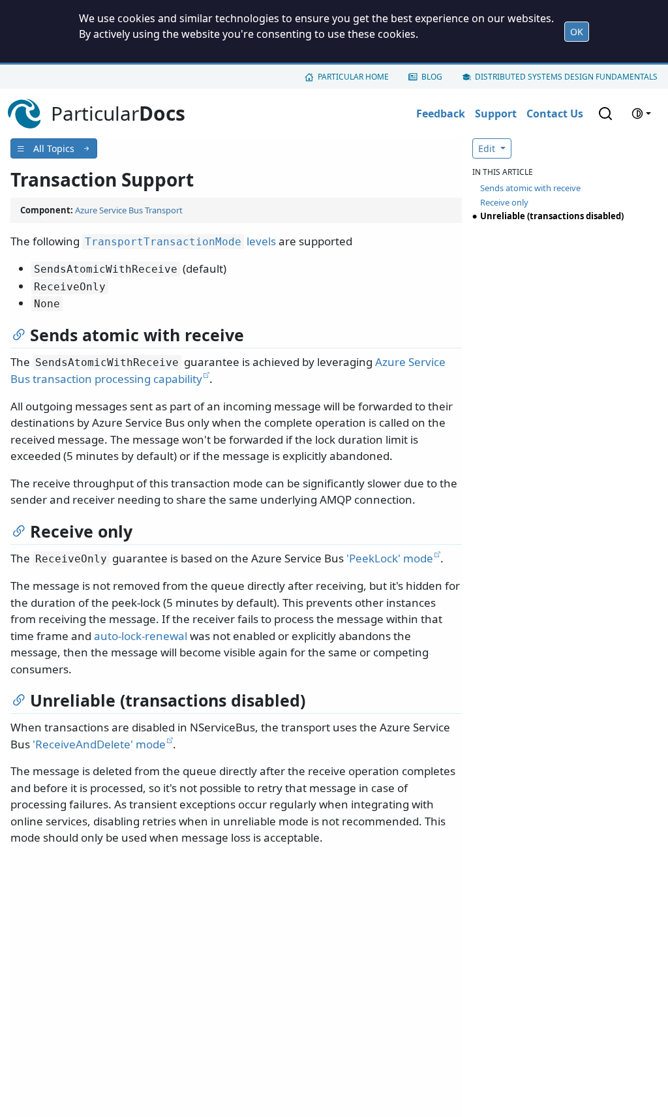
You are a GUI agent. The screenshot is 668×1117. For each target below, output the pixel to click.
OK (576, 31)
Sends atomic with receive (530, 188)
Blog (431, 76)
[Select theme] (641, 113)
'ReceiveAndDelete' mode (99, 744)
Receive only (504, 202)
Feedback (440, 113)
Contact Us (554, 113)
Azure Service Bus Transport (129, 210)
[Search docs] (605, 113)
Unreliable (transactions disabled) (552, 216)
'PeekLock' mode (389, 558)
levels (180, 241)
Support (496, 113)
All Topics (53, 148)
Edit (488, 148)
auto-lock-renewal (140, 635)
